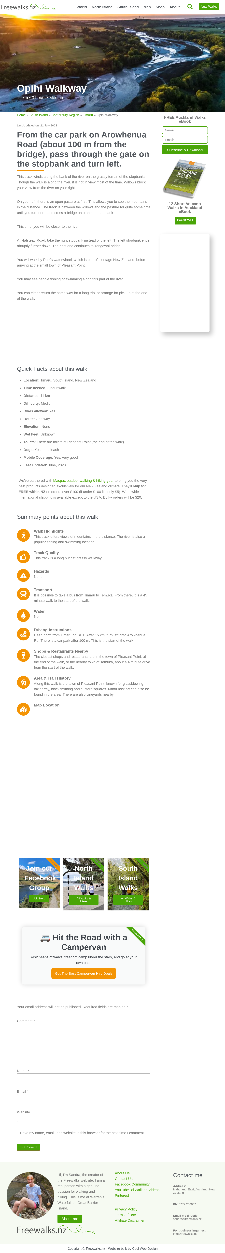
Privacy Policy (126, 1209)
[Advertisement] (84, 337)
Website (23, 1112)
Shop (160, 7)
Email (22, 1091)
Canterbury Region (65, 115)
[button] (190, 7)
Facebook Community (132, 1184)
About (174, 7)
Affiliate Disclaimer (129, 1220)
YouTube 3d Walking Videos (137, 1190)
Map (147, 7)
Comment (26, 1021)
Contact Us (124, 1179)
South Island (128, 7)
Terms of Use (125, 1215)
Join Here (39, 898)
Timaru (88, 115)
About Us (122, 1173)
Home (21, 115)
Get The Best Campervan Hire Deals (83, 973)
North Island (102, 7)
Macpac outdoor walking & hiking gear (84, 481)
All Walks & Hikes (84, 900)
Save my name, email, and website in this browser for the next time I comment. (82, 1133)
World (82, 7)
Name (23, 1071)
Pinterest (122, 1195)
